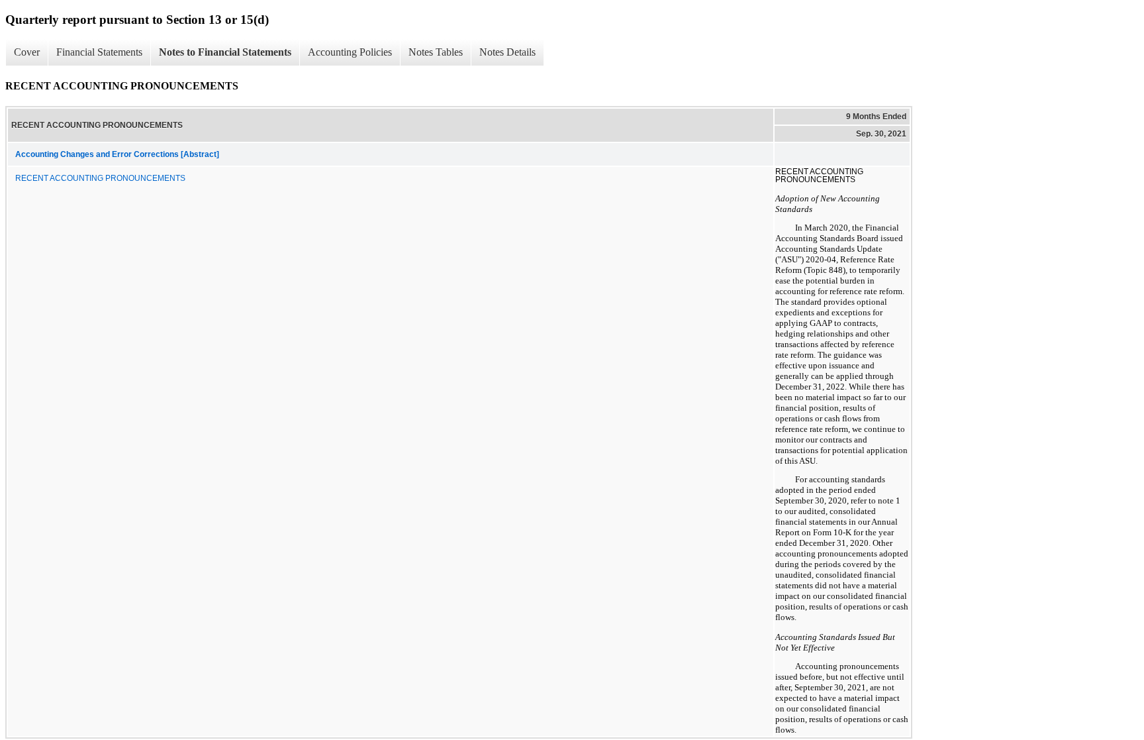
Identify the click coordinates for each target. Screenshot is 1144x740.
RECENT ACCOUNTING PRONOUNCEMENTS (100, 178)
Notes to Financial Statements (225, 52)
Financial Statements (99, 52)
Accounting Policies (350, 52)
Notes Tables (435, 52)
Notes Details (507, 52)
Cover (27, 52)
